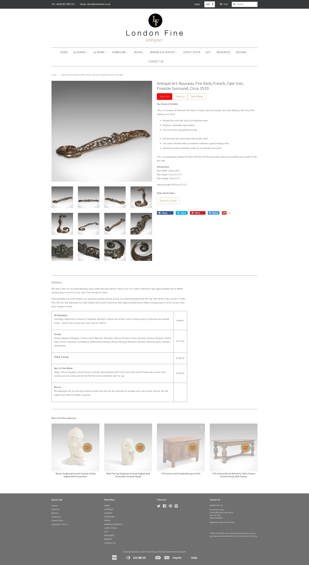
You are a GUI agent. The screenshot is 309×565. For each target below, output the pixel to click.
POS (160, 551)
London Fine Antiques (148, 551)
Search (54, 505)
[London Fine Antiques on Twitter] (158, 506)
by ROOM (99, 52)
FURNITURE (119, 52)
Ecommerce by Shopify (176, 551)
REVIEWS (241, 52)
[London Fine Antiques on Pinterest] (170, 506)
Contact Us (56, 516)
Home (54, 75)
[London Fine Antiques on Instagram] (176, 506)
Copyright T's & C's (60, 524)
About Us (55, 509)
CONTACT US (155, 61)
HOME (64, 52)
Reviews (55, 513)
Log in (197, 4)
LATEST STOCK (191, 52)
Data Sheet (197, 96)
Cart (226, 4)
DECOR (138, 52)
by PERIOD (79, 52)
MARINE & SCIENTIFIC (163, 52)
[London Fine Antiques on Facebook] (164, 506)
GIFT (208, 52)
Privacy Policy (57, 520)
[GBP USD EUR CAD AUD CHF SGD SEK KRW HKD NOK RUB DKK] (209, 4)
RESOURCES (223, 52)
